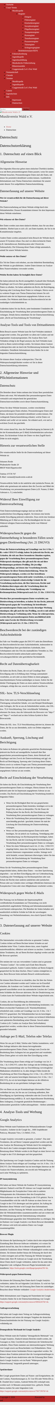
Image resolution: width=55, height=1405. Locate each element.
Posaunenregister (31, 41)
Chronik (9, 75)
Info (7, 97)
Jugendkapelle (18, 57)
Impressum (16, 100)
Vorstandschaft (12, 72)
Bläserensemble (18, 66)
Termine (9, 78)
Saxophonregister (32, 26)
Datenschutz (17, 103)
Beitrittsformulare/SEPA (28, 51)
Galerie (9, 91)
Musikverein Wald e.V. (16, 116)
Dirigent (28, 17)
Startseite (9, 4)
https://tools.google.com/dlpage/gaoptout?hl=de (29, 1268)
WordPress (49, 1397)
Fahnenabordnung (19, 54)
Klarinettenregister (32, 23)
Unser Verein (11, 8)
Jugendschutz (11, 94)
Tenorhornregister (32, 38)
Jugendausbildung (19, 60)
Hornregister (30, 35)
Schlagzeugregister (32, 48)
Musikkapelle (17, 11)
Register (21, 14)
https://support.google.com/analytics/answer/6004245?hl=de (24, 1302)
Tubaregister (30, 44)
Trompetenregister (32, 32)
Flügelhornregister (32, 29)
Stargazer (7, 1400)
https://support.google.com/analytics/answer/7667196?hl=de (24, 1391)
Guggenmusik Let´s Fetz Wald (24, 69)
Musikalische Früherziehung (23, 63)
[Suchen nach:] (11, 109)
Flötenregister (30, 20)
